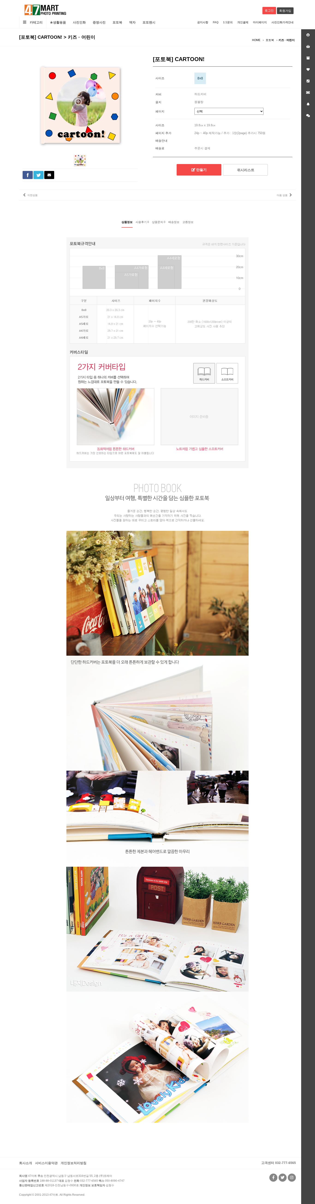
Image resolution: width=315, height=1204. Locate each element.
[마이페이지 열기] (308, 35)
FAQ (215, 22)
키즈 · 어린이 (287, 40)
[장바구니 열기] (308, 46)
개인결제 (242, 22)
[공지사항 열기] (308, 104)
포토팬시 (149, 22)
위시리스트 (245, 170)
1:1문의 (228, 22)
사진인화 (79, 22)
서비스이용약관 (46, 1163)
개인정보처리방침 (73, 1163)
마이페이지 (260, 22)
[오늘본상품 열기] (308, 58)
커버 (158, 94)
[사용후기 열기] (308, 81)
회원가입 (285, 10)
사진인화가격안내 (282, 22)
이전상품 (32, 195)
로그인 (269, 10)
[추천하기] (49, 175)
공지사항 (202, 22)
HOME (256, 40)
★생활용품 (58, 22)
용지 (158, 102)
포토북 (117, 22)
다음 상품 (282, 195)
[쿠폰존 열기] (308, 92)
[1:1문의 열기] (308, 115)
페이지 (159, 111)
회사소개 (25, 1163)
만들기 (201, 170)
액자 (132, 22)
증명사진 (99, 22)
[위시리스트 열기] (308, 69)
